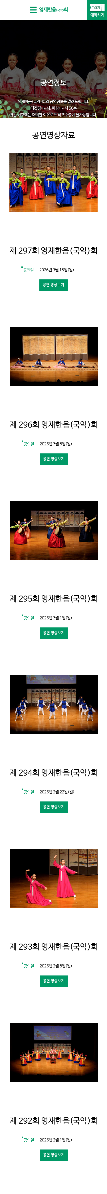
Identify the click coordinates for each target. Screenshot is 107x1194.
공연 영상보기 (53, 285)
